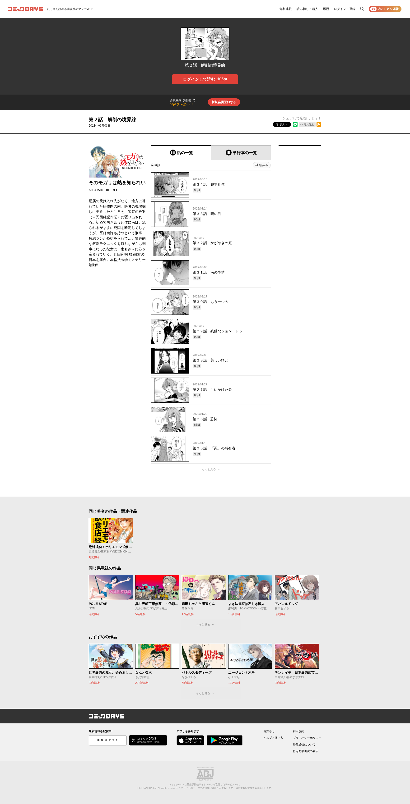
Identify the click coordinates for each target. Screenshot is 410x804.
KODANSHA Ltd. (148, 788)
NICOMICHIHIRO (103, 190)
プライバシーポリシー (307, 738)
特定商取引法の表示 (305, 751)
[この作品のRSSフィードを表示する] (319, 124)
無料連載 (286, 9)
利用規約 (298, 731)
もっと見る (209, 469)
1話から (263, 165)
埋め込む (309, 124)
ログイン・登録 (344, 9)
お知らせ (269, 731)
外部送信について (304, 744)
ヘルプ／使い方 (273, 738)
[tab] (181, 152)
